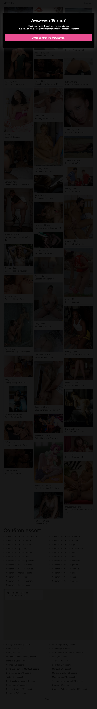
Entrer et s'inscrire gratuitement (48, 37)
